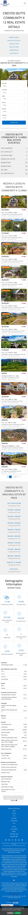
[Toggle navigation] (25, 3)
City (14, 816)
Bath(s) (4, 102)
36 (17, 476)
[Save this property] (25, 197)
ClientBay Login (14, 834)
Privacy (14, 826)
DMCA (14, 831)
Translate (24, 905)
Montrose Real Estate (14, 808)
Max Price (4, 89)
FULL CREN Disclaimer (14, 894)
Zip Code (14, 818)
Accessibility (14, 829)
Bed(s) (3, 96)
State (14, 811)
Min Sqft (4, 108)
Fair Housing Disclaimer (14, 900)
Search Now (14, 122)
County (14, 813)
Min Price (4, 83)
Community (14, 820)
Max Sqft (4, 115)
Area (14, 823)
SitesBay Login (14, 836)
